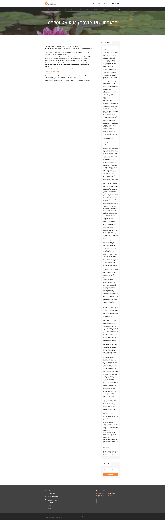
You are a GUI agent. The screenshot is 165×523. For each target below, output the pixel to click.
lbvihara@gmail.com (53, 496)
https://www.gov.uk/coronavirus (53, 71)
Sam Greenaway (59, 517)
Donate (105, 3)
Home (47, 9)
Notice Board (115, 3)
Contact (105, 9)
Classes (79, 9)
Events (96, 9)
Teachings (57, 9)
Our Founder (112, 493)
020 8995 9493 (95, 3)
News (87, 9)
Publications (68, 9)
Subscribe (110, 474)
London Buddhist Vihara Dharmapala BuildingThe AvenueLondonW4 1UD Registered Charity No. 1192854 (53, 503)
